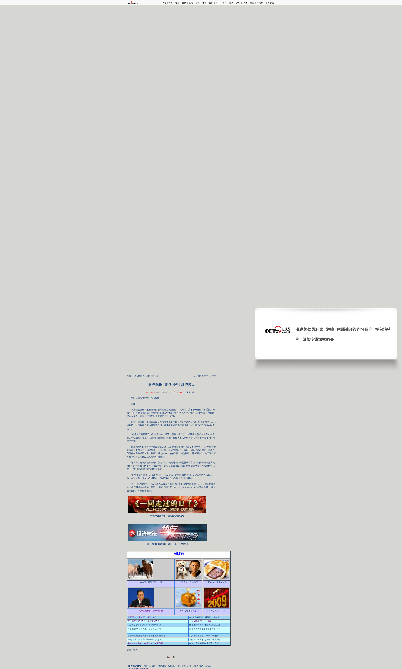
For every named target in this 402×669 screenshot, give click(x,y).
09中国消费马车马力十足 (151, 582)
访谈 (245, 3)
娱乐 (211, 3)
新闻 (198, 3)
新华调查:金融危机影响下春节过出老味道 (146, 635)
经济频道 (138, 376)
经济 (218, 3)
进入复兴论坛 (180, 392)
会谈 (201, 666)
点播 (191, 3)
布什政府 (172, 666)
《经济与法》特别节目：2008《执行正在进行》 (167, 544)
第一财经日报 (184, 666)
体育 (204, 3)
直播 (184, 3)
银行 (154, 666)
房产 (225, 3)
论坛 (238, 3)
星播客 (260, 3)
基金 (196, 611)
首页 (129, 376)
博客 (252, 3)
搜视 (177, 3)
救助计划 (162, 666)
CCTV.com (150, 392)
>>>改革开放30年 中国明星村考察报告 (167, 516)
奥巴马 (147, 666)
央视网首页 (167, 3)
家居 (231, 3)
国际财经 (149, 376)
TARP (195, 666)
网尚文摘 (270, 3)
